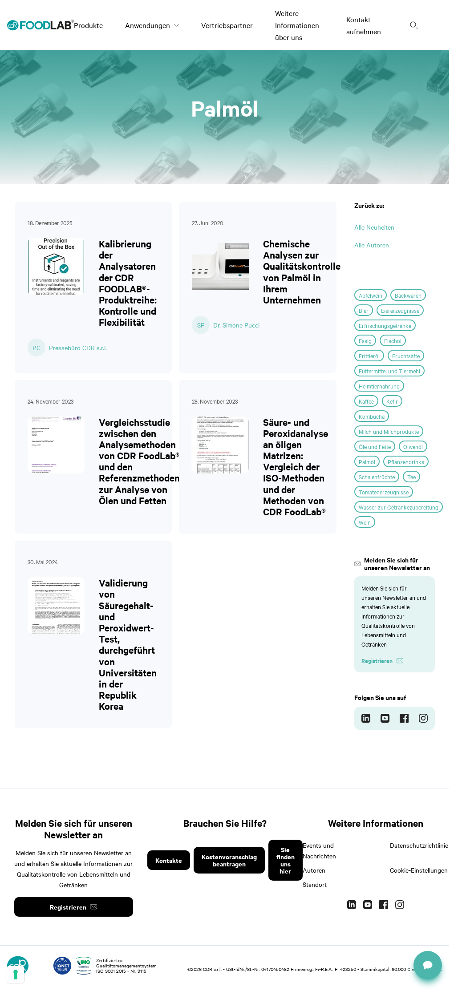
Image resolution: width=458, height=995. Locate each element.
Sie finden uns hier (285, 860)
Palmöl (367, 461)
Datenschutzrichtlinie (419, 845)
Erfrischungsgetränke (385, 325)
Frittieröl (369, 356)
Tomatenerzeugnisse (384, 492)
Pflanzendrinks (406, 461)
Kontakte (168, 860)
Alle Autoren (371, 244)
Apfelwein (370, 295)
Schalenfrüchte (377, 477)
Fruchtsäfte (406, 356)
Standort (315, 884)
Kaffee (366, 401)
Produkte (88, 25)
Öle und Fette (375, 446)
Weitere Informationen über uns (297, 25)
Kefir (392, 401)
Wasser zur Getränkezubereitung (398, 507)
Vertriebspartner (227, 25)
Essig (365, 340)
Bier (364, 310)
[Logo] (40, 25)
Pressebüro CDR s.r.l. (78, 347)
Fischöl (392, 340)
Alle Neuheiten (374, 226)
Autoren (314, 870)
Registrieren (68, 906)
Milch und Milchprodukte (389, 431)
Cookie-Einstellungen (419, 870)
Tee (411, 477)
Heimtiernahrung (379, 386)
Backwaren (408, 295)
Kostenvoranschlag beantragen (229, 860)
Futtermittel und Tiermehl (389, 371)
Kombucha (372, 416)
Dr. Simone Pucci (236, 324)
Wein (365, 522)
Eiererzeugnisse (400, 310)
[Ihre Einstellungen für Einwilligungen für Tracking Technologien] (15, 974)
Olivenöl (413, 446)
